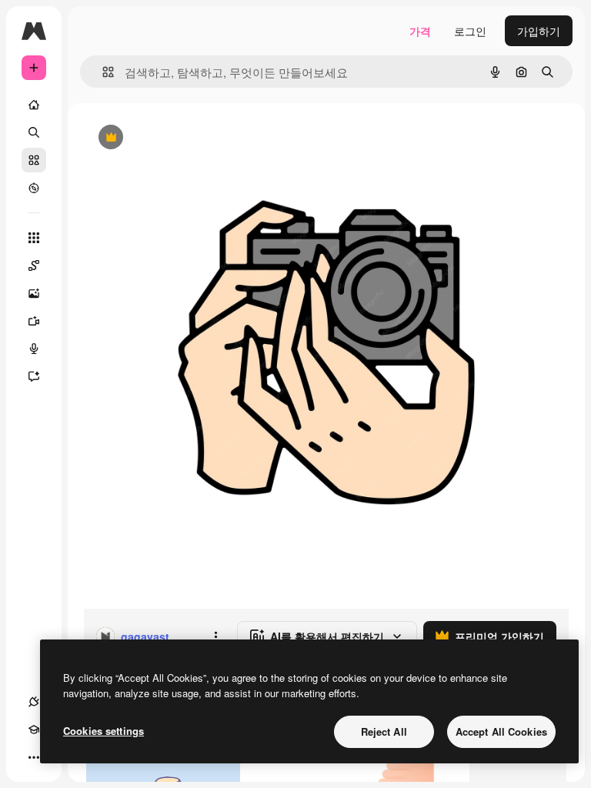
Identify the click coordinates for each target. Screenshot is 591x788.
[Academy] (34, 729)
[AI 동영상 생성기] (34, 321)
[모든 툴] (34, 237)
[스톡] (34, 160)
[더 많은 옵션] (215, 636)
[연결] (34, 702)
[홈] (34, 104)
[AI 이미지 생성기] (34, 293)
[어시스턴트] (34, 376)
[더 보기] (34, 757)
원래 (171, 138)
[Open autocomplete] (102, 72)
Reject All (384, 731)
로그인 (470, 30)
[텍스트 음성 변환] (34, 348)
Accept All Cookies (501, 731)
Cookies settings (103, 730)
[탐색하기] (34, 187)
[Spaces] (34, 265)
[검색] (34, 132)
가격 (420, 30)
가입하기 (538, 30)
